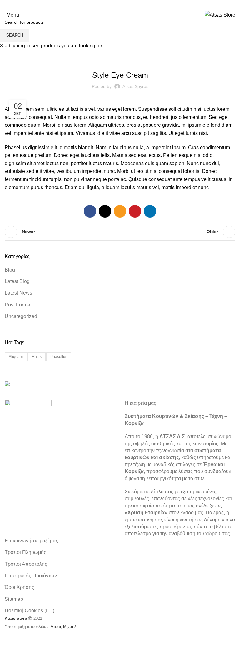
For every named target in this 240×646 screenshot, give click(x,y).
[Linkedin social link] (136, 4)
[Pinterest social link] (128, 4)
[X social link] (112, 4)
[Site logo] (220, 14)
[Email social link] (120, 4)
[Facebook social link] (104, 4)
